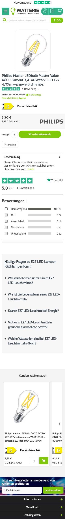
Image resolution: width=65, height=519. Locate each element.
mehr (30, 169)
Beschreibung (12, 157)
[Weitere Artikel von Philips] (48, 121)
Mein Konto (32, 507)
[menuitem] (6, 11)
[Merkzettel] (52, 11)
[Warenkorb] (59, 11)
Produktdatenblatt (27, 106)
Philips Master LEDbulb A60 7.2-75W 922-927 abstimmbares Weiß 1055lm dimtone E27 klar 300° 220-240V (25, 437)
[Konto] (44, 11)
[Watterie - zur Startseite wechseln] (25, 11)
